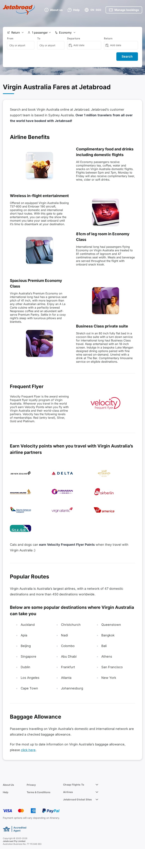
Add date (78, 45)
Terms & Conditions (38, 792)
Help (5, 792)
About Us (8, 784)
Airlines (68, 792)
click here (28, 750)
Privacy (31, 784)
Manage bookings (126, 10)
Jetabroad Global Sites (77, 799)
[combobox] (20, 45)
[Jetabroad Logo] (19, 10)
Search (127, 56)
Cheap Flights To (73, 784)
